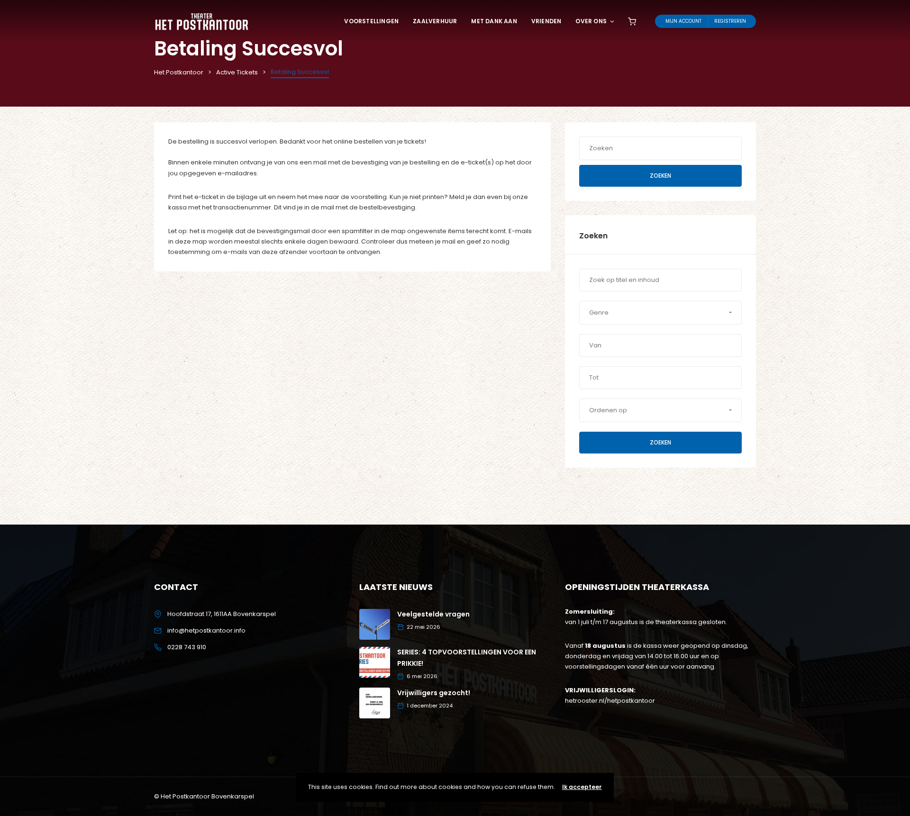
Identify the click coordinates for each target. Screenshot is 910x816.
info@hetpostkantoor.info (206, 630)
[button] (660, 313)
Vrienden (546, 21)
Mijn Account (683, 21)
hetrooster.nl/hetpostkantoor (610, 700)
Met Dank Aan (494, 21)
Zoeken (660, 176)
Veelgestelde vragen (433, 614)
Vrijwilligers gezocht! (433, 693)
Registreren (730, 21)
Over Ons (591, 21)
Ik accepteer (582, 787)
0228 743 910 (186, 647)
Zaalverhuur (435, 21)
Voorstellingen (371, 21)
